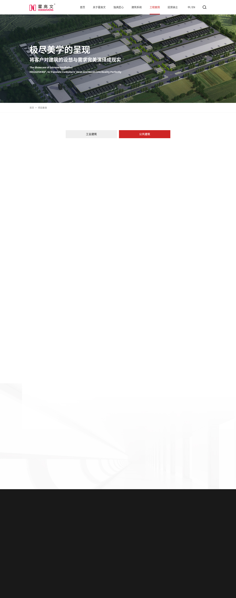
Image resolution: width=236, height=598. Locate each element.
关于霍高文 (99, 7)
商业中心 (139, 164)
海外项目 (160, 164)
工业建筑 (91, 134)
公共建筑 (144, 134)
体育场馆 (96, 164)
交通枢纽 (75, 164)
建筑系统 (136, 7)
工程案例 (155, 7)
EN (193, 7)
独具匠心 (119, 7)
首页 (82, 7)
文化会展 (118, 164)
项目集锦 (42, 108)
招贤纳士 (173, 7)
